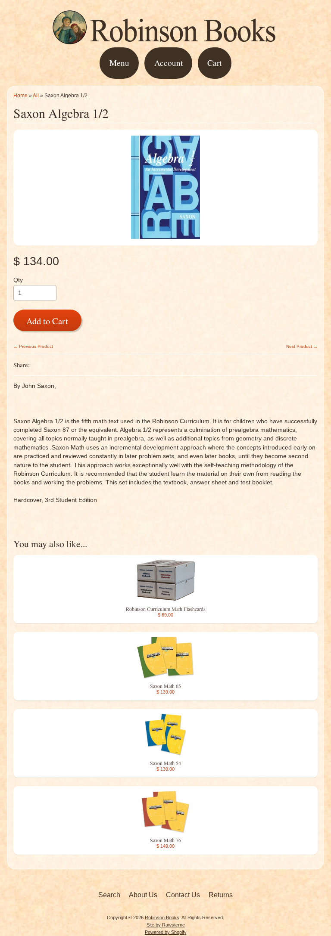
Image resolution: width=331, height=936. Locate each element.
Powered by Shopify (166, 932)
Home (20, 95)
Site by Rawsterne (166, 924)
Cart (214, 62)
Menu (119, 62)
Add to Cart (47, 321)
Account (168, 62)
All (36, 95)
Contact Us (183, 895)
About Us (143, 895)
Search (109, 895)
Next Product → (302, 346)
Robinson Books (162, 917)
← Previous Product (33, 346)
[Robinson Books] (165, 41)
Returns (221, 895)
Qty (18, 280)
